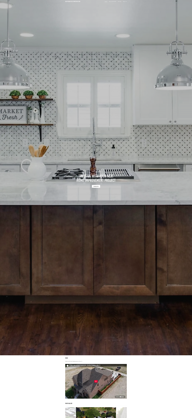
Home (106, 1)
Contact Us (95, 186)
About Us (125, 1)
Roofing (119, 1)
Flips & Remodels (112, 1)
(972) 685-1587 (96, 171)
